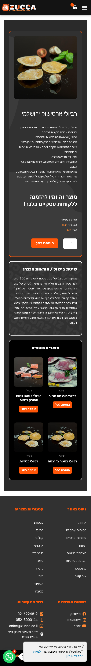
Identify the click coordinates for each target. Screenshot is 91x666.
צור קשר (80, 576)
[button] (84, 7)
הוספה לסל (45, 243)
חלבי (68, 229)
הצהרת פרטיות (76, 561)
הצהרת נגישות (76, 553)
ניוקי (40, 576)
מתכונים (80, 568)
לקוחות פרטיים (76, 538)
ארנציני (38, 545)
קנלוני (39, 538)
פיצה (40, 561)
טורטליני (37, 553)
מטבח (39, 591)
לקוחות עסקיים (76, 530)
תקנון (82, 545)
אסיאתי (38, 584)
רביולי (64, 224)
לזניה (39, 568)
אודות (82, 522)
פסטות (38, 522)
